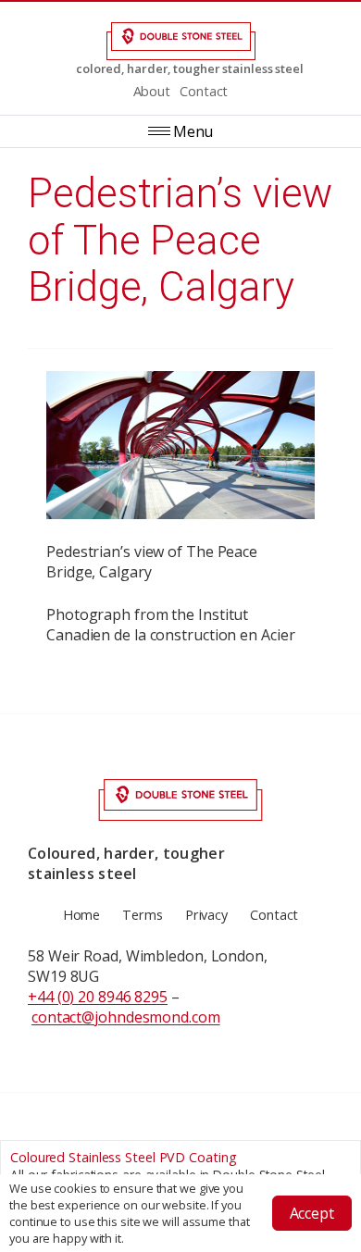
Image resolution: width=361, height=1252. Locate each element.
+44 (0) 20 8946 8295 (98, 996)
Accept (312, 1213)
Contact (204, 91)
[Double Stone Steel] (180, 41)
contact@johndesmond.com (125, 1017)
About (152, 91)
